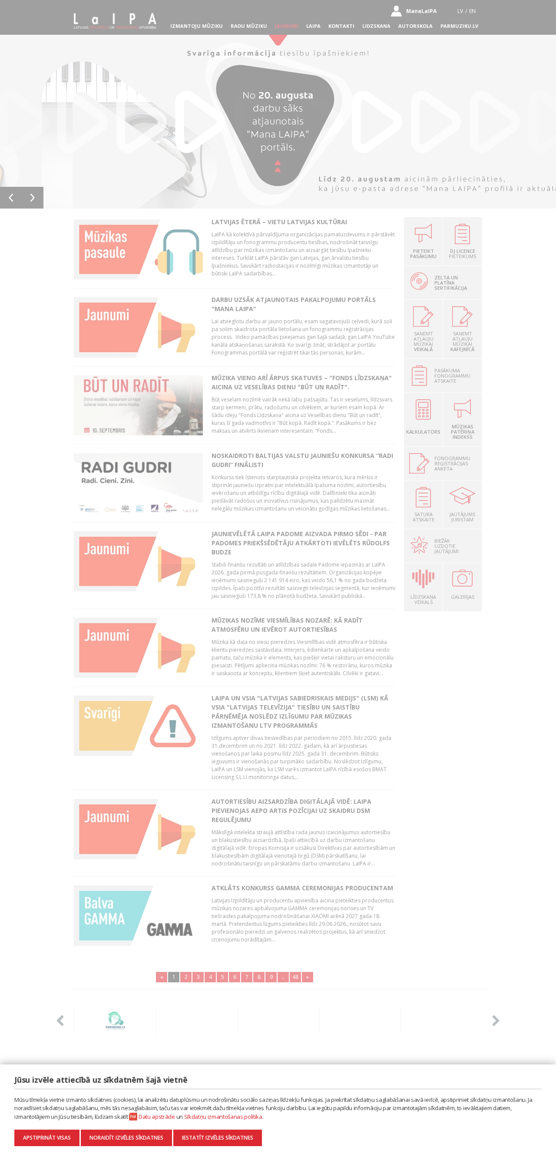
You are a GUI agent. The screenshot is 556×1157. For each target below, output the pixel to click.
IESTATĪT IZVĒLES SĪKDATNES (217, 1137)
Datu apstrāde (157, 1117)
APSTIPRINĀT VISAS (47, 1137)
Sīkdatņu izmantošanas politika (223, 1117)
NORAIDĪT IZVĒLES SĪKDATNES (126, 1137)
